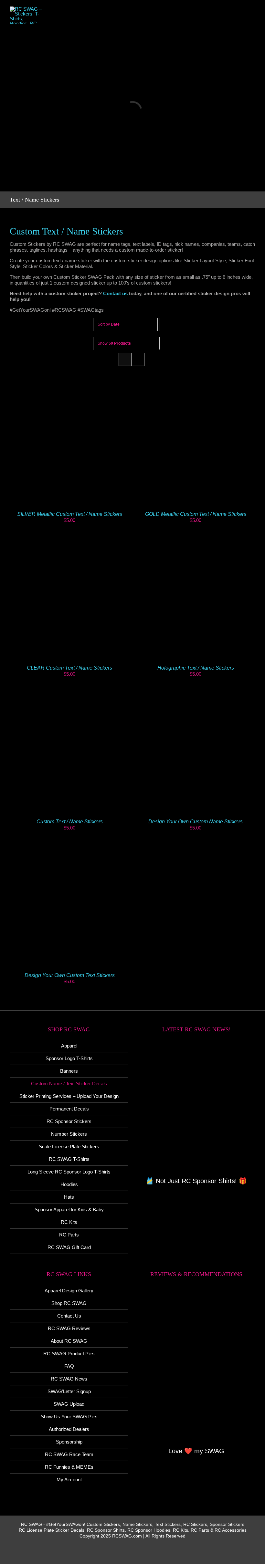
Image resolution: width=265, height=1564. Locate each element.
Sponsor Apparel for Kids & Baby (69, 1209)
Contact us (115, 293)
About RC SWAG (69, 1341)
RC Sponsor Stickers (69, 1121)
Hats (69, 1197)
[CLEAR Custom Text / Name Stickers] (69, 542)
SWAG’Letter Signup (69, 1391)
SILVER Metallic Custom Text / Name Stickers (69, 514)
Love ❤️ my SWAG (196, 1451)
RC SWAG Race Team (69, 1454)
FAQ (69, 1366)
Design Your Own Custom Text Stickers (70, 975)
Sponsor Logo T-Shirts (69, 1058)
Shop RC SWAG (69, 1303)
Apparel (69, 1045)
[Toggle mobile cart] (229, 19)
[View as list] (138, 359)
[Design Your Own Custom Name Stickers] (195, 696)
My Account (69, 1479)
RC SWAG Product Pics (69, 1353)
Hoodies (69, 1184)
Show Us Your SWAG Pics (69, 1416)
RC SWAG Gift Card (69, 1247)
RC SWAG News (69, 1379)
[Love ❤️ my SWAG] (196, 1365)
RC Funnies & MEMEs (69, 1467)
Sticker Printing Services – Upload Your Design (69, 1096)
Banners (69, 1071)
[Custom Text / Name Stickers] (69, 696)
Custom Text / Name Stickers (70, 821)
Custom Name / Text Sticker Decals (69, 1083)
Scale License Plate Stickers (69, 1146)
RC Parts (69, 1234)
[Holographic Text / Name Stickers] (195, 542)
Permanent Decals (69, 1108)
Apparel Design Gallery (69, 1290)
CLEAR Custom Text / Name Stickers (69, 668)
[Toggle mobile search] (241, 19)
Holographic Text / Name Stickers (195, 668)
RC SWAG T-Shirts (69, 1159)
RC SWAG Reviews (69, 1328)
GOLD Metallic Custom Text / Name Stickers (195, 514)
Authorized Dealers (69, 1429)
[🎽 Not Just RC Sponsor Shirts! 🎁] (196, 1108)
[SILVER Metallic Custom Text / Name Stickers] (69, 388)
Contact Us (69, 1316)
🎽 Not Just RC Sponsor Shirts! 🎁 (196, 1180)
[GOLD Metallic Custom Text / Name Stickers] (195, 388)
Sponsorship (69, 1441)
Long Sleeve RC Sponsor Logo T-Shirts (69, 1171)
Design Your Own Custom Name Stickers (195, 821)
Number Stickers (69, 1134)
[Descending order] (166, 324)
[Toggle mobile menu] (252, 19)
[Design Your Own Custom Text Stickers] (69, 849)
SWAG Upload (69, 1404)
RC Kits (69, 1222)
